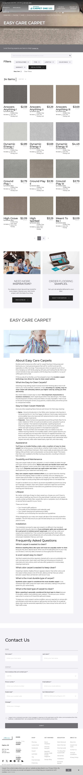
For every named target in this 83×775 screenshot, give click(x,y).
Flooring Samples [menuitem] (46, 747)
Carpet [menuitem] (34, 751)
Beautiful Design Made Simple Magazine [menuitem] (48, 754)
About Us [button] (6, 12)
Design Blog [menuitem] (48, 759)
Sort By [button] (21, 79)
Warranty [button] (19, 67)
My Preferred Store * (48, 692)
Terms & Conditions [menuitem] (73, 753)
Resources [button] (17, 7)
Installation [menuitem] (60, 758)
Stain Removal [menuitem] (61, 742)
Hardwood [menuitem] (35, 748)
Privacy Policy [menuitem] (74, 757)
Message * (8, 702)
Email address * (46, 681)
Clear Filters (28, 71)
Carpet (22, 15)
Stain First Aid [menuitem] (61, 745)
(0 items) (62, 12)
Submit (41, 725)
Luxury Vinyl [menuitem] (35, 745)
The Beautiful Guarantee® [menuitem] (61, 751)
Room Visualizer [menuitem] (47, 742)
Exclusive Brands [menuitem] (60, 762)
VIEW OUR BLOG (20, 300)
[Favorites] (59, 13)
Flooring (15, 15)
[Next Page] (48, 238)
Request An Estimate (73, 7)
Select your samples (59, 298)
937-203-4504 (28, 3)
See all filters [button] (36, 67)
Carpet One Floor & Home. (14, 764)
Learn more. (11, 772)
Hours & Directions (61, 7)
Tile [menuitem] (33, 757)
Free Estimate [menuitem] (36, 760)
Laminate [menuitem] (34, 754)
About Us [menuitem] (73, 742)
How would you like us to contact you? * (16, 671)
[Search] (70, 56)
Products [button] (6, 7)
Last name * (45, 654)
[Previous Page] (35, 238)
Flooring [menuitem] (34, 742)
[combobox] (39, 56)
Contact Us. (35, 48)
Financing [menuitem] (34, 763)
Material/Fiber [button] (21, 62)
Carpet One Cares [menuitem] (73, 745)
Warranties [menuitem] (60, 755)
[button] (56, 13)
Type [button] (35, 62)
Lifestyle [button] (48, 62)
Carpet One (7, 15)
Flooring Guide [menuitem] (61, 748)
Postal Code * (9, 692)
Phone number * (10, 681)
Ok (68, 770)
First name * (8, 654)
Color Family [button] (63, 62)
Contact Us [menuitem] (73, 749)
